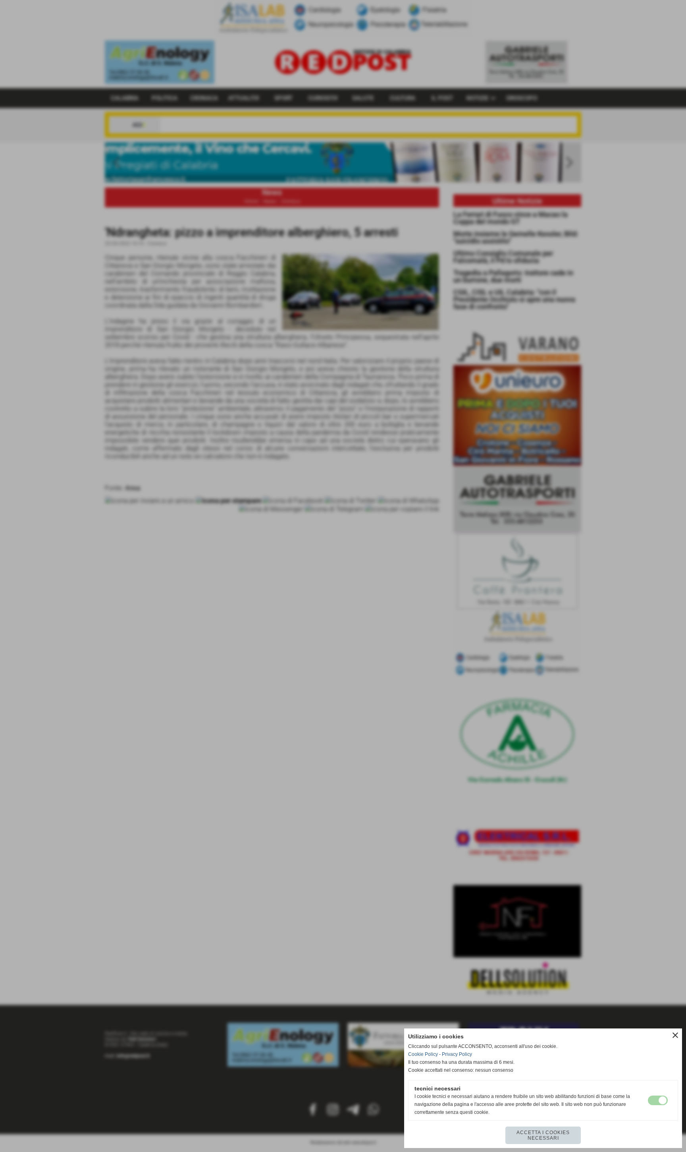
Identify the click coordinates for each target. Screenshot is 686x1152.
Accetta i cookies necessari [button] (543, 1135)
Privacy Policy (457, 1054)
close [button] (675, 1035)
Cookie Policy (423, 1054)
